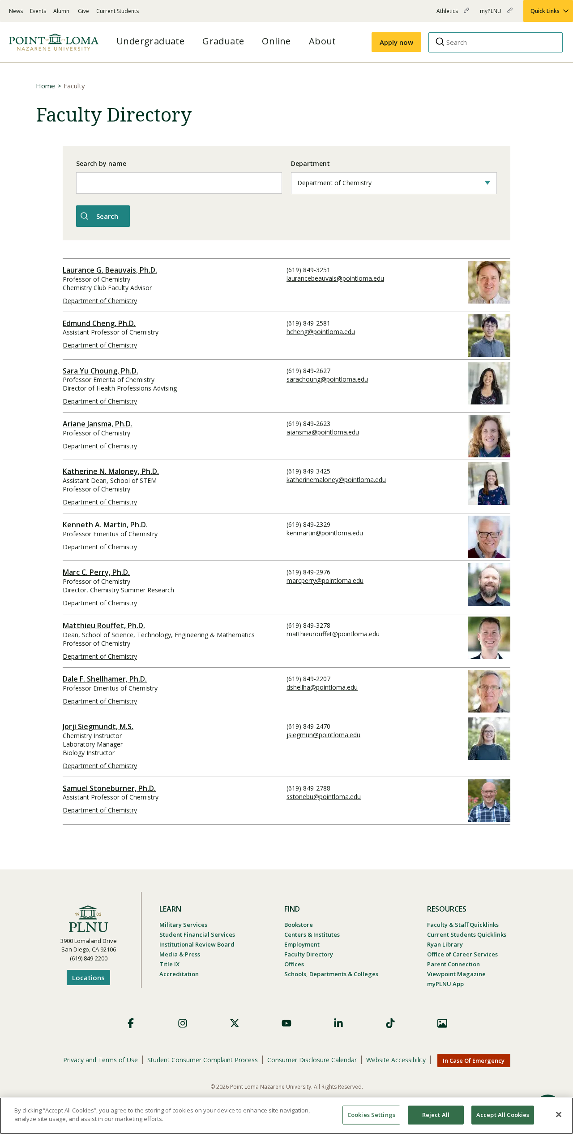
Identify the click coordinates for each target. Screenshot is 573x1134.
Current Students (117, 11)
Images (442, 1023)
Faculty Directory (308, 954)
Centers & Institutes (312, 934)
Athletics (447, 14)
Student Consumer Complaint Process (202, 1060)
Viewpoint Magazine (456, 974)
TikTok (390, 1023)
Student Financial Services (197, 934)
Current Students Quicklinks (466, 934)
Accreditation (179, 974)
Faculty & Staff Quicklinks (463, 925)
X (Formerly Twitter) (234, 1023)
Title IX (169, 964)
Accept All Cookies (502, 1115)
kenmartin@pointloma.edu (324, 533)
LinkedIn (338, 1023)
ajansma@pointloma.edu (322, 432)
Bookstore (298, 925)
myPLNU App (445, 984)
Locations (88, 977)
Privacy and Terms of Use (100, 1060)
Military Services (183, 925)
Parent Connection (453, 964)
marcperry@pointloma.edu (324, 580)
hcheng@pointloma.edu (320, 331)
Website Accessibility (396, 1060)
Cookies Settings (371, 1115)
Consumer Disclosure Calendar (312, 1060)
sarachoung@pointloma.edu (327, 379)
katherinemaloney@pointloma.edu (336, 479)
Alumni (62, 11)
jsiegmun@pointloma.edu (323, 734)
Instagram (182, 1023)
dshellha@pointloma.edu (322, 687)
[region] (286, 1115)
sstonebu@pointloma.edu (323, 796)
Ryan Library (445, 944)
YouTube (286, 1023)
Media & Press (179, 954)
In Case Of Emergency (474, 1060)
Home (45, 85)
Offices (294, 964)
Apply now (396, 42)
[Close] (559, 1114)
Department (310, 163)
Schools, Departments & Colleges (331, 974)
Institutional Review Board (197, 944)
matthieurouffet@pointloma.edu (333, 634)
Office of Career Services (462, 954)
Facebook (130, 1023)
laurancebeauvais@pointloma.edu (335, 278)
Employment (302, 944)
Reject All (435, 1115)
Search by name (101, 163)
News (16, 11)
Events (38, 11)
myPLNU (491, 14)
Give (83, 11)
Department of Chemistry (100, 300)
